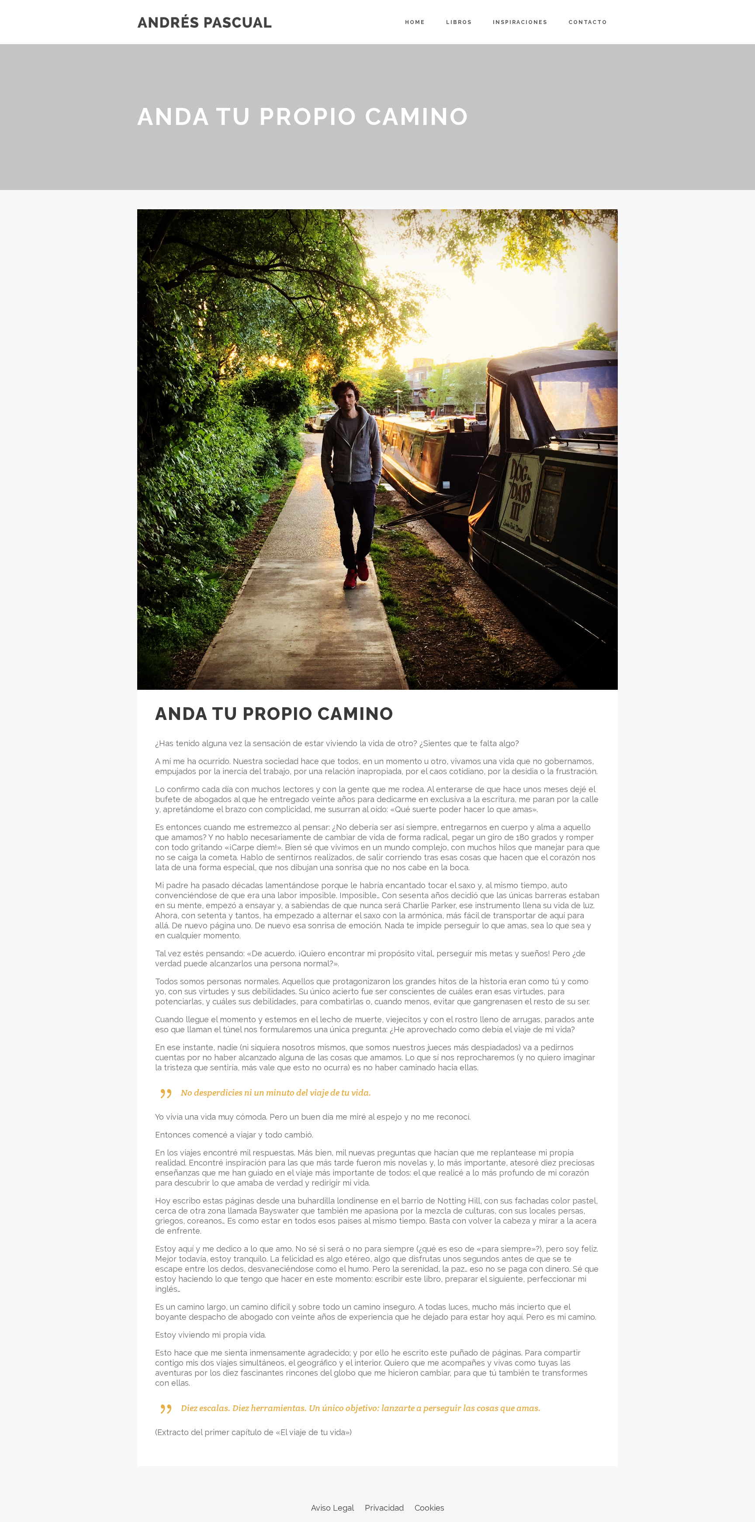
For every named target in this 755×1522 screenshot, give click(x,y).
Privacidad (384, 1507)
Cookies (429, 1507)
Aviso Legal (332, 1507)
